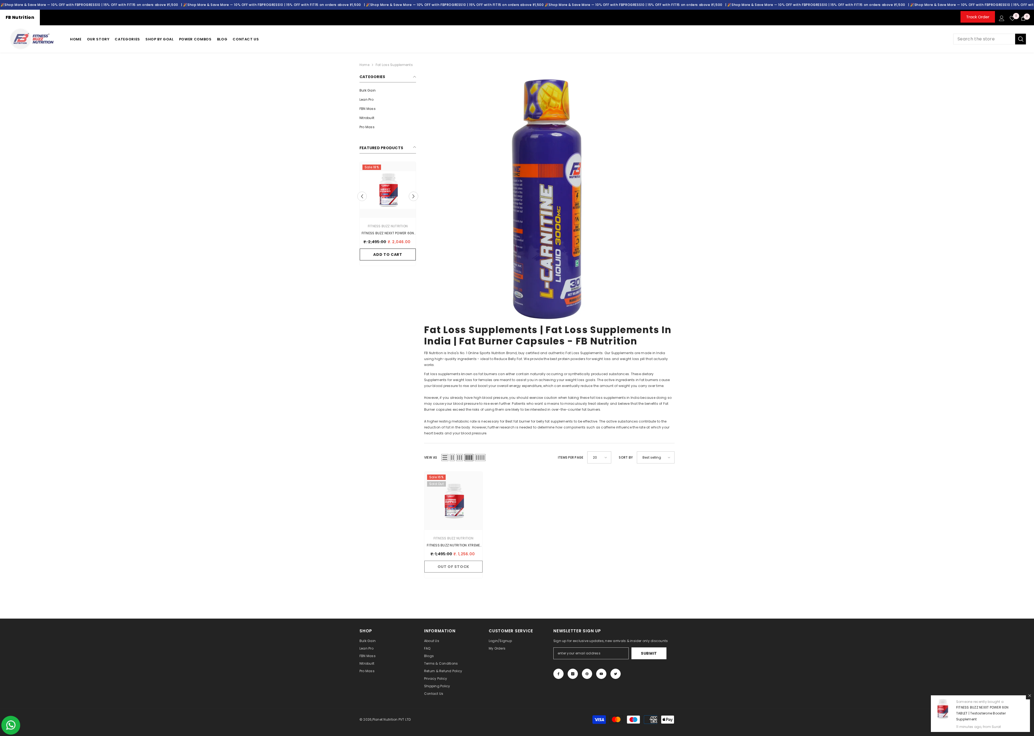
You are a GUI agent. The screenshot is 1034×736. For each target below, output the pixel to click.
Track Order (977, 17)
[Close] (1029, 695)
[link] (549, 199)
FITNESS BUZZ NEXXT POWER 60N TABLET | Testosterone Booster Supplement (982, 713)
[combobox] (984, 39)
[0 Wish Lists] (1012, 18)
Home (364, 64)
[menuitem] (387, 90)
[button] (362, 196)
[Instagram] (573, 674)
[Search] (989, 39)
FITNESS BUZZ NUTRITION (388, 226)
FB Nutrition (20, 17)
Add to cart (387, 254)
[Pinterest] (587, 674)
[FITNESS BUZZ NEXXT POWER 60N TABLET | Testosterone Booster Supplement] (388, 190)
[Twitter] (615, 674)
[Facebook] (558, 674)
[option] (387, 215)
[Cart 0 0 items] (1023, 18)
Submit (649, 653)
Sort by (626, 457)
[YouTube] (601, 674)
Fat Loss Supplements (394, 64)
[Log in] (1001, 18)
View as (430, 457)
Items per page (570, 457)
